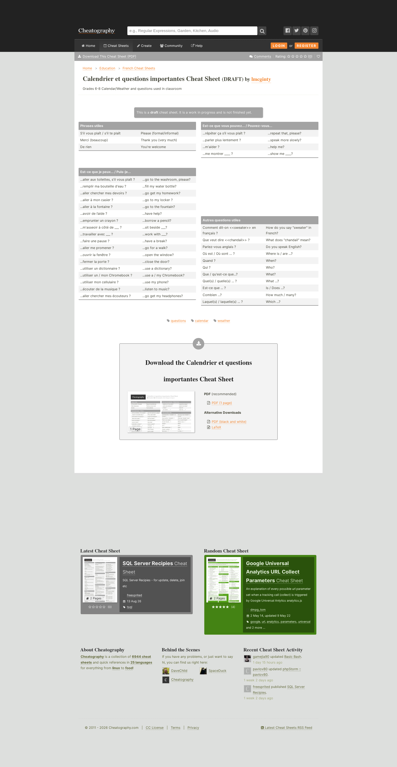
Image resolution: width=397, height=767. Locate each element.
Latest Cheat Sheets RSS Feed (288, 728)
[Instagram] (314, 30)
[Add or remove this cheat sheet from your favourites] (318, 56)
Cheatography (92, 656)
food (129, 668)
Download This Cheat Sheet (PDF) (109, 56)
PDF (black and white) (229, 422)
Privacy (193, 728)
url (263, 621)
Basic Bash (292, 656)
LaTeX (216, 427)
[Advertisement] (198, 11)
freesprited (134, 595)
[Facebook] (287, 30)
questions (178, 321)
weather (224, 321)
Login (279, 46)
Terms (175, 728)
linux (116, 668)
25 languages (141, 662)
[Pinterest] (305, 30)
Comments (262, 56)
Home (90, 46)
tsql (129, 607)
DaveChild (179, 671)
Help (198, 46)
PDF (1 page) (222, 403)
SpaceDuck (217, 671)
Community (173, 46)
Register (306, 46)
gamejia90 (261, 656)
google (255, 621)
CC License (155, 728)
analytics (273, 621)
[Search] (262, 30)
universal (304, 621)
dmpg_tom (258, 609)
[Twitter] (296, 30)
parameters (289, 621)
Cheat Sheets (118, 46)
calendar (201, 321)
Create (146, 46)
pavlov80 (260, 669)
